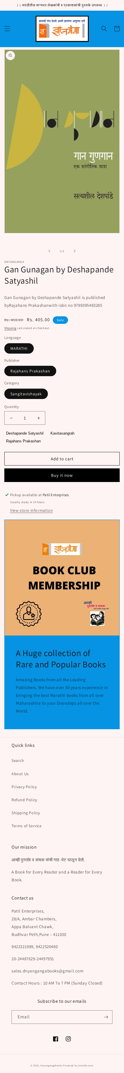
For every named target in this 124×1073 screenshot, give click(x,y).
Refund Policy (24, 799)
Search (18, 760)
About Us (20, 773)
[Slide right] (74, 251)
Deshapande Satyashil (25, 433)
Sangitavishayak (26, 393)
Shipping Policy (26, 812)
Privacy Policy (24, 786)
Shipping (10, 328)
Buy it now (62, 475)
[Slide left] (49, 251)
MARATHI (19, 348)
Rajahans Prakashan (30, 371)
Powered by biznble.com (78, 1065)
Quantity (11, 406)
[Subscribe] (105, 1017)
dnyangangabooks (51, 1065)
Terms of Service (27, 825)
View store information (31, 510)
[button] (7, 28)
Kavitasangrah (62, 433)
